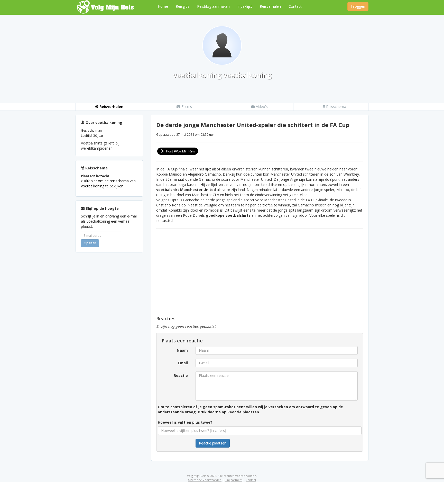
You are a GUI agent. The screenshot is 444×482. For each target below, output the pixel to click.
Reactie (181, 375)
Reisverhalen (270, 6)
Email (183, 362)
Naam (182, 350)
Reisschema (335, 106)
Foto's (186, 106)
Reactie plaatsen (212, 443)
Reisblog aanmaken (213, 6)
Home (163, 6)
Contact (295, 6)
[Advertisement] (109, 333)
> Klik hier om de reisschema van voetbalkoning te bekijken (108, 183)
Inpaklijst (244, 6)
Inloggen (358, 6)
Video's (261, 106)
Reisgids (182, 6)
